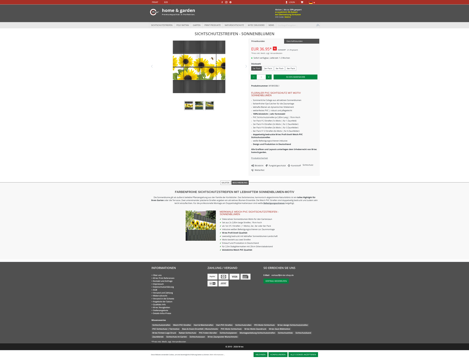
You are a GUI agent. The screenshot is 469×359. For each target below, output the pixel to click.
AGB (155, 289)
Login (292, 2)
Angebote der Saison (162, 301)
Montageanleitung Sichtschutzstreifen (257, 333)
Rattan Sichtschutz (187, 333)
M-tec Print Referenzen (163, 278)
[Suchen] (317, 25)
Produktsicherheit (259, 158)
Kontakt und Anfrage (162, 281)
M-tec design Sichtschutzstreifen (293, 325)
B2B (166, 2)
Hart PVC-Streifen (224, 325)
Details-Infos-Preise (162, 313)
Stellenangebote (160, 310)
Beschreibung (240, 182)
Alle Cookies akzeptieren (303, 354)
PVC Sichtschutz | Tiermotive (165, 329)
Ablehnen (261, 354)
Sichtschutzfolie (285, 333)
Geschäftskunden (295, 41)
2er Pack (268, 68)
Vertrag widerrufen (276, 281)
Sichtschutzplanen (228, 333)
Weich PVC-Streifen (182, 325)
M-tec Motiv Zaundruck (255, 329)
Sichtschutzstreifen (161, 325)
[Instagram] (226, 2)
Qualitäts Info (159, 304)
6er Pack (291, 68)
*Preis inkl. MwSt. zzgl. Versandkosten (266, 53)
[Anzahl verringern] (254, 77)
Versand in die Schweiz (163, 298)
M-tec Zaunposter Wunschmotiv (223, 336)
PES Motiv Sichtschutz (264, 325)
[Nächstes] (246, 67)
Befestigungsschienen (274, 203)
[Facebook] (222, 2)
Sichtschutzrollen (243, 325)
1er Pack (256, 68)
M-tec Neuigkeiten (161, 307)
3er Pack (279, 68)
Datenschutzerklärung (163, 287)
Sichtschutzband (303, 333)
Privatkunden (258, 41)
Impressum (158, 284)
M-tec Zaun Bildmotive (279, 329)
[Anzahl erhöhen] (269, 77)
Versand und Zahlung (163, 292)
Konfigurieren (278, 354)
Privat (155, 2)
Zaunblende (157, 336)
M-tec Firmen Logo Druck (164, 333)
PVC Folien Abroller (208, 333)
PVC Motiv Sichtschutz (231, 329)
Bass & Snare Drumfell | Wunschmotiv (200, 329)
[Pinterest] (230, 2)
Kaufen (225, 182)
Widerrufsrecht (160, 295)
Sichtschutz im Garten (176, 336)
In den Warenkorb (295, 77)
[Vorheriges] (152, 67)
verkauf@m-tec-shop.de (282, 275)
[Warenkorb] (303, 2)
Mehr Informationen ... (217, 355)
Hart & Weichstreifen (203, 325)
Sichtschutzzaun (197, 336)
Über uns (157, 275)
